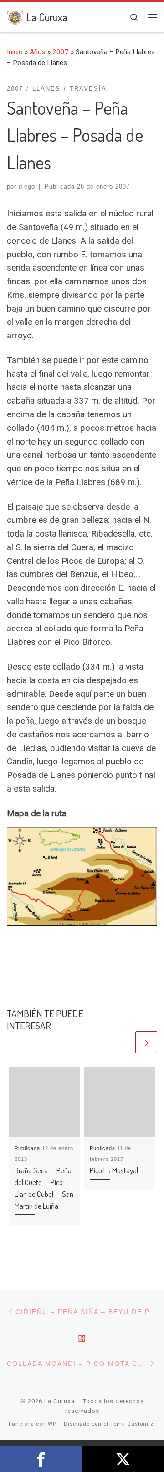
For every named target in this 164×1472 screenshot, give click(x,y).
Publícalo (123, 1459)
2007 (60, 52)
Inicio (15, 52)
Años (38, 52)
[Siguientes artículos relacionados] (146, 1042)
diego (27, 186)
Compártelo (41, 1459)
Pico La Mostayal (114, 1170)
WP (52, 1424)
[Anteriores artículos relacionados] (122, 1042)
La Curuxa (59, 1401)
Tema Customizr (133, 1424)
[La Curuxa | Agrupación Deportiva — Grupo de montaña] (15, 16)
